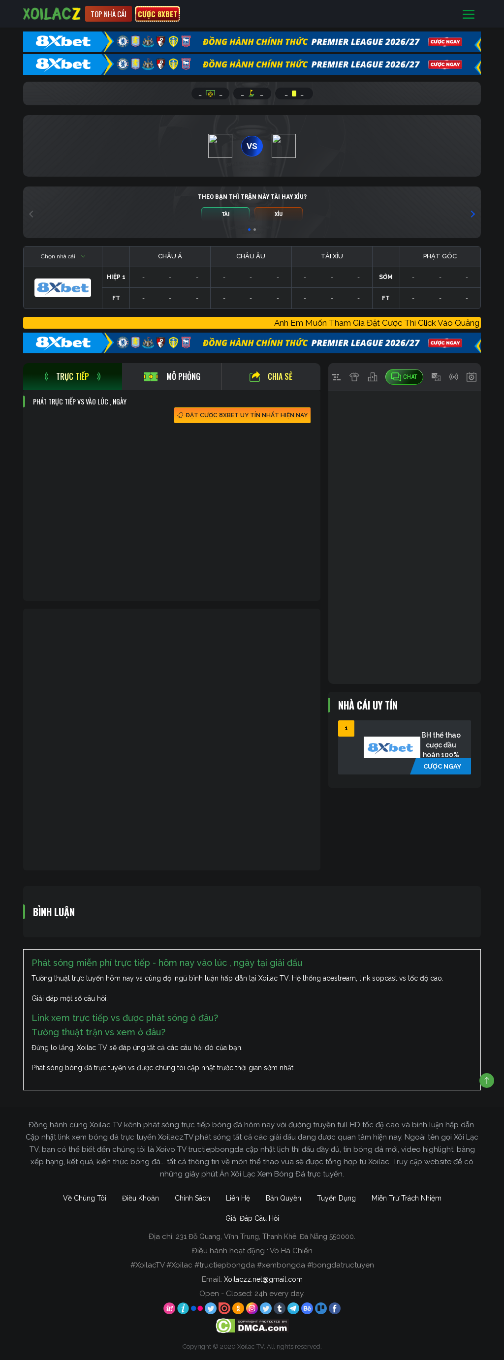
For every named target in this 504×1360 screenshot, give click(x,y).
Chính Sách (192, 1198)
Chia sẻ (280, 376)
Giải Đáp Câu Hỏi (252, 1218)
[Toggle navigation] (468, 14)
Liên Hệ (238, 1198)
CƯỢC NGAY (442, 766)
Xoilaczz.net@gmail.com (263, 1279)
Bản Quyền (283, 1198)
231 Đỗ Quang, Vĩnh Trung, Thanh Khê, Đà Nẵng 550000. (265, 1236)
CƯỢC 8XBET (157, 13)
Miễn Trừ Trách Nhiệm (406, 1198)
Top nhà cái (108, 13)
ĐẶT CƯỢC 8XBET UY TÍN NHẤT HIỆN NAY (247, 415)
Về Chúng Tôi (84, 1198)
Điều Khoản (140, 1198)
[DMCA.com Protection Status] (252, 1325)
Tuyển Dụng (336, 1198)
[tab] (72, 376)
